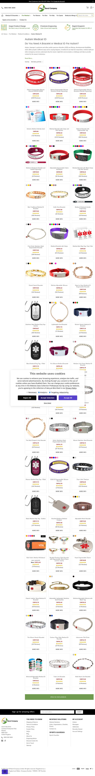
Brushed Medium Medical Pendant (59, 519)
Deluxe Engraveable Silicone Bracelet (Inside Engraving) (59, 90)
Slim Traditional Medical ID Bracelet (36, 207)
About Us (29, 736)
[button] (36, 97)
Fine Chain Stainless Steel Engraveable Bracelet (36, 246)
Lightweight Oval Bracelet (59, 324)
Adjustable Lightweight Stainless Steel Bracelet (59, 599)
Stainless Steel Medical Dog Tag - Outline (36, 325)
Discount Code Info (32, 740)
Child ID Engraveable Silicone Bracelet (59, 480)
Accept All (68, 398)
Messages (76, 724)
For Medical (26, 15)
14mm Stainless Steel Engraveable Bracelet (59, 441)
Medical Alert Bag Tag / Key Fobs (83, 246)
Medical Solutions (54, 722)
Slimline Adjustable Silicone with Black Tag (82, 599)
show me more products (58, 697)
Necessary (32, 392)
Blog (27, 733)
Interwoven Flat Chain (82, 637)
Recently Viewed (77, 729)
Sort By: (27, 61)
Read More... (29, 58)
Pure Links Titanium (83, 479)
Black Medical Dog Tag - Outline (35, 518)
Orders (75, 722)
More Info (35, 101)
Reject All (27, 398)
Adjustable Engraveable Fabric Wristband (59, 168)
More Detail (47, 403)
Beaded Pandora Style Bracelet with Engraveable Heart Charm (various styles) (59, 559)
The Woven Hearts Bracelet (35, 637)
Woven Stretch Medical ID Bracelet (83, 325)
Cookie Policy (30, 729)
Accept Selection (47, 398)
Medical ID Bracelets (11, 15)
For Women (36, 15)
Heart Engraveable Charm (83, 557)
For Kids (52, 15)
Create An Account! (59, 1)
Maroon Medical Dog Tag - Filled (36, 479)
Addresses (76, 727)
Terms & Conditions (32, 724)
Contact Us (23, 20)
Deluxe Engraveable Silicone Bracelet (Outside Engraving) (83, 90)
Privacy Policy (30, 727)
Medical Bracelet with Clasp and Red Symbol (59, 129)
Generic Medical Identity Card (36, 129)
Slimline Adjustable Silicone (59, 285)
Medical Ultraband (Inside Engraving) (83, 207)
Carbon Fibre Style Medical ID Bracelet (59, 638)
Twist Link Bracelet (59, 676)
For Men (44, 15)
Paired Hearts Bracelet (36, 285)
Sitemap (28, 745)
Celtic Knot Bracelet (59, 207)
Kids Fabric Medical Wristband (36, 557)
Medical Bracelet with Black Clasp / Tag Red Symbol (83, 168)
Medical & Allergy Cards (72, 15)
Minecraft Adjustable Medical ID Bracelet (35, 677)
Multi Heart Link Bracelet (82, 676)
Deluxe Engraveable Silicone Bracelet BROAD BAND (35, 90)
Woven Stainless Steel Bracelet (82, 440)
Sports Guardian (54, 735)
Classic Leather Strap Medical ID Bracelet (36, 599)
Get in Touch (30, 743)
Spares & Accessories (9, 20)
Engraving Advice (31, 738)
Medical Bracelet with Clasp (59, 246)
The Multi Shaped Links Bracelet (36, 440)
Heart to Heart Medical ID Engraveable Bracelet (83, 286)
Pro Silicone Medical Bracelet (59, 363)
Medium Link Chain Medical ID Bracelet (82, 364)
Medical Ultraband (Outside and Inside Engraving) (35, 168)
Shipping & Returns (32, 722)
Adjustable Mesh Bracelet (83, 518)
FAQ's (28, 731)
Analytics (43, 392)
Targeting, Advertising (59, 392)
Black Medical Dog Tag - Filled (36, 363)
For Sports (60, 15)
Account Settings (77, 731)
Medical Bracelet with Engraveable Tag (82, 129)
